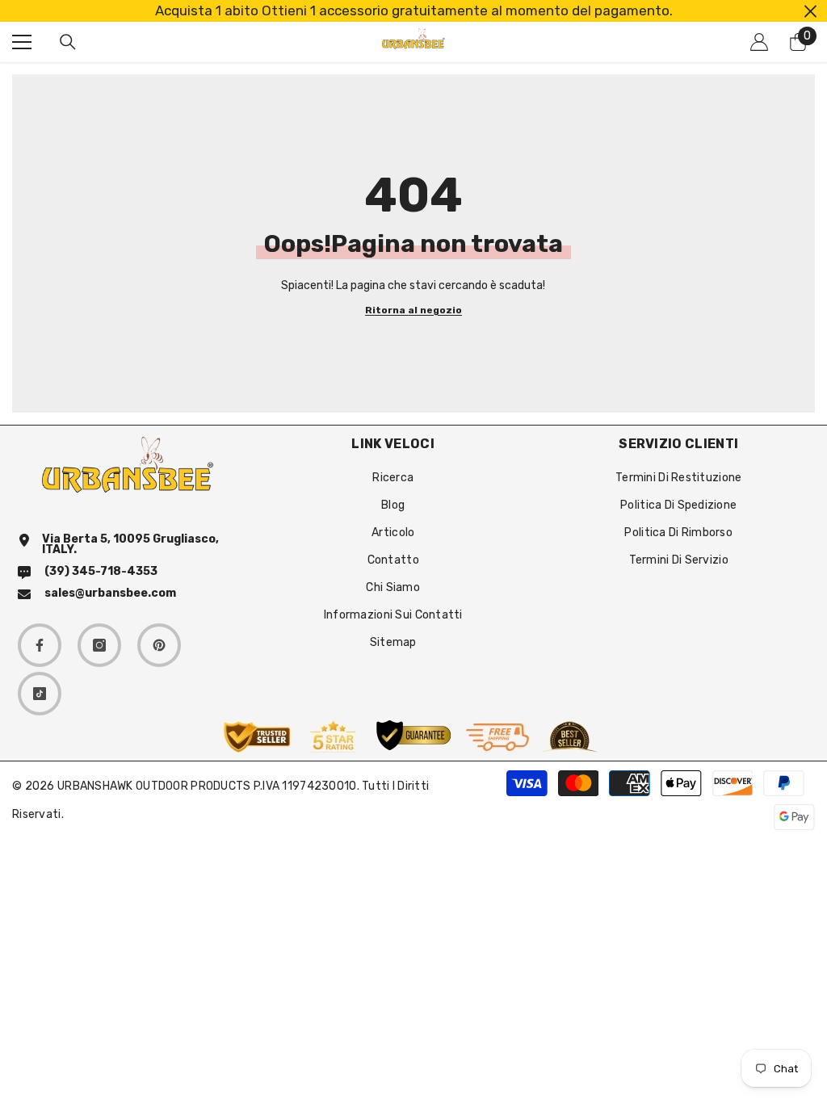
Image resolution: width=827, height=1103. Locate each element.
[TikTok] (39, 693)
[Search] (68, 42)
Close (810, 10)
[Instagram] (99, 645)
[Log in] (759, 42)
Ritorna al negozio (413, 310)
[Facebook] (39, 645)
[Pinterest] (159, 645)
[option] (413, 11)
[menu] (21, 42)
